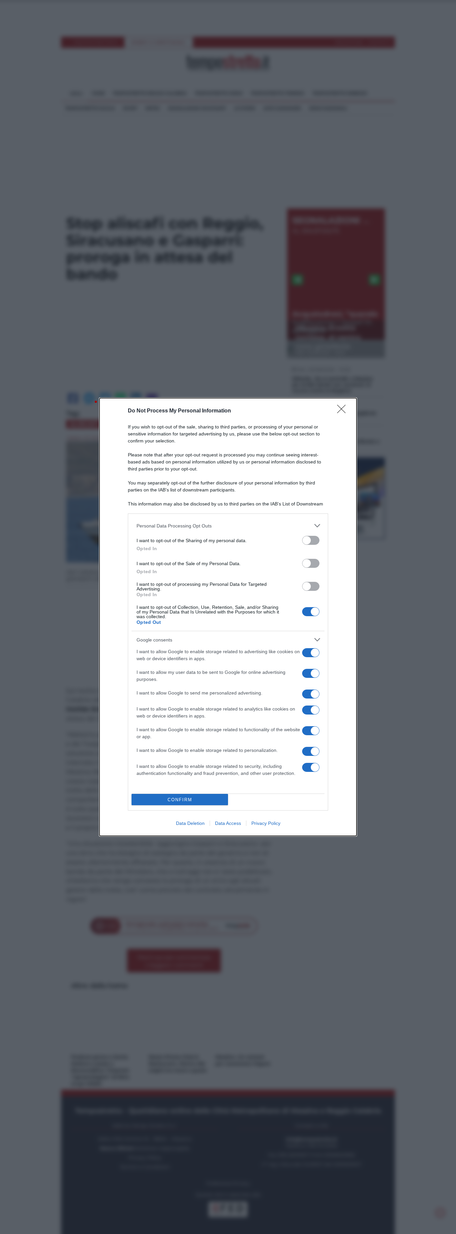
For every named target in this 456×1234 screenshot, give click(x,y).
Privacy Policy (265, 823)
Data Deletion (190, 823)
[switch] (310, 540)
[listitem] (228, 525)
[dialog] (228, 617)
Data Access (228, 823)
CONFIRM (180, 799)
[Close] (343, 411)
